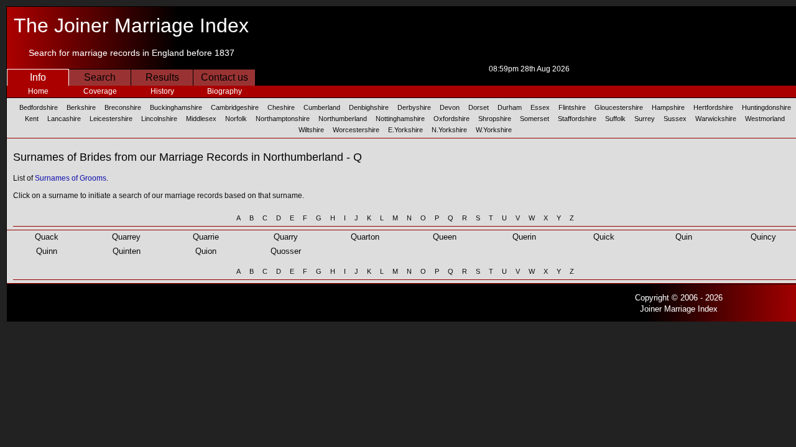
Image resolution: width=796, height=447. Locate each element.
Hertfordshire (713, 107)
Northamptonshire (283, 118)
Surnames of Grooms (70, 178)
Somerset (534, 118)
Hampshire (668, 107)
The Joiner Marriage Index (131, 25)
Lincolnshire (159, 118)
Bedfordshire (38, 107)
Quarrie (206, 237)
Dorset (478, 107)
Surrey (644, 118)
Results (162, 77)
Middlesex (201, 118)
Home (38, 91)
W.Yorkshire (494, 129)
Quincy (763, 237)
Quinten (127, 251)
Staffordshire (577, 118)
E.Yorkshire (405, 129)
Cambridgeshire (235, 107)
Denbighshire (369, 107)
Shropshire (494, 118)
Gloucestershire (619, 107)
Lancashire (64, 118)
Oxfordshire (451, 118)
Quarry (286, 237)
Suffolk (615, 118)
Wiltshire (311, 129)
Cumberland (321, 107)
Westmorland (765, 118)
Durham (509, 107)
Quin (683, 237)
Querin (524, 237)
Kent (32, 118)
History (162, 91)
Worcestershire (356, 129)
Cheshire (281, 107)
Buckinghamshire (176, 107)
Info (38, 77)
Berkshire (81, 107)
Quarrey (126, 237)
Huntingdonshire (766, 107)
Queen (444, 237)
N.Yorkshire (449, 129)
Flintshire (572, 107)
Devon (450, 107)
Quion (205, 251)
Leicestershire (111, 118)
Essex (540, 107)
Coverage (100, 91)
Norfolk (236, 118)
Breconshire (122, 107)
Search (100, 77)
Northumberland (342, 118)
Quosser (286, 251)
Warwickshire (715, 118)
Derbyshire (414, 107)
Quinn (46, 251)
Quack (46, 237)
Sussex (675, 118)
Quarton (365, 237)
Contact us (224, 77)
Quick (603, 237)
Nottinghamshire (400, 118)
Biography (224, 91)
